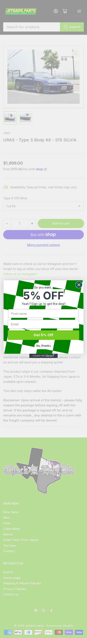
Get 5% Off (43, 335)
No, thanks (43, 346)
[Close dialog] (79, 285)
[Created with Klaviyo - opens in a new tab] (43, 356)
